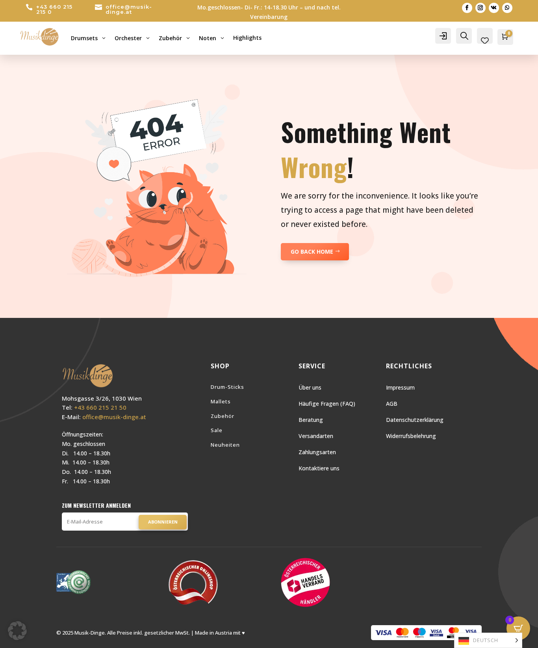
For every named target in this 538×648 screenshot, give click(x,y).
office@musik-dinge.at (129, 9)
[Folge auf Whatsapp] (507, 8)
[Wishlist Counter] (485, 41)
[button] (17, 630)
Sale (217, 430)
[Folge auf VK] (494, 8)
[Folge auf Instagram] (480, 8)
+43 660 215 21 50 (100, 407)
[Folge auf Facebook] (467, 8)
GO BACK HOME (312, 251)
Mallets (221, 401)
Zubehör (222, 416)
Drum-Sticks (227, 386)
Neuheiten (225, 444)
